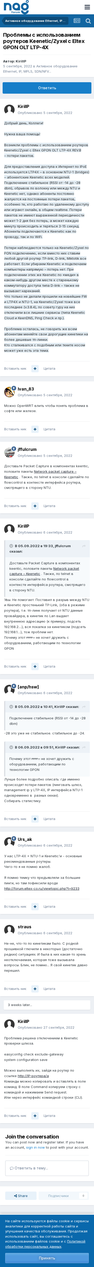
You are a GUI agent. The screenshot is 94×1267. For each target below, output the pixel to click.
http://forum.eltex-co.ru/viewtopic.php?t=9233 (41, 888)
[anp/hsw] (28, 686)
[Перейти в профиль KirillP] (9, 110)
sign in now (35, 1147)
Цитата (49, 368)
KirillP (21, 61)
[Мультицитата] (35, 368)
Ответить (47, 88)
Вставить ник (15, 368)
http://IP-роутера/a (33, 1076)
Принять (47, 1258)
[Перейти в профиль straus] (9, 930)
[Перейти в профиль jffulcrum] (9, 452)
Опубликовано (45, 113)
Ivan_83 (26, 389)
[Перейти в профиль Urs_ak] (9, 842)
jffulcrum (27, 449)
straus (24, 926)
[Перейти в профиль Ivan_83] (9, 392)
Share (22, 1196)
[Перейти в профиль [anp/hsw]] (9, 690)
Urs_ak (25, 839)
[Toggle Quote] (11, 546)
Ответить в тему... (31, 1168)
